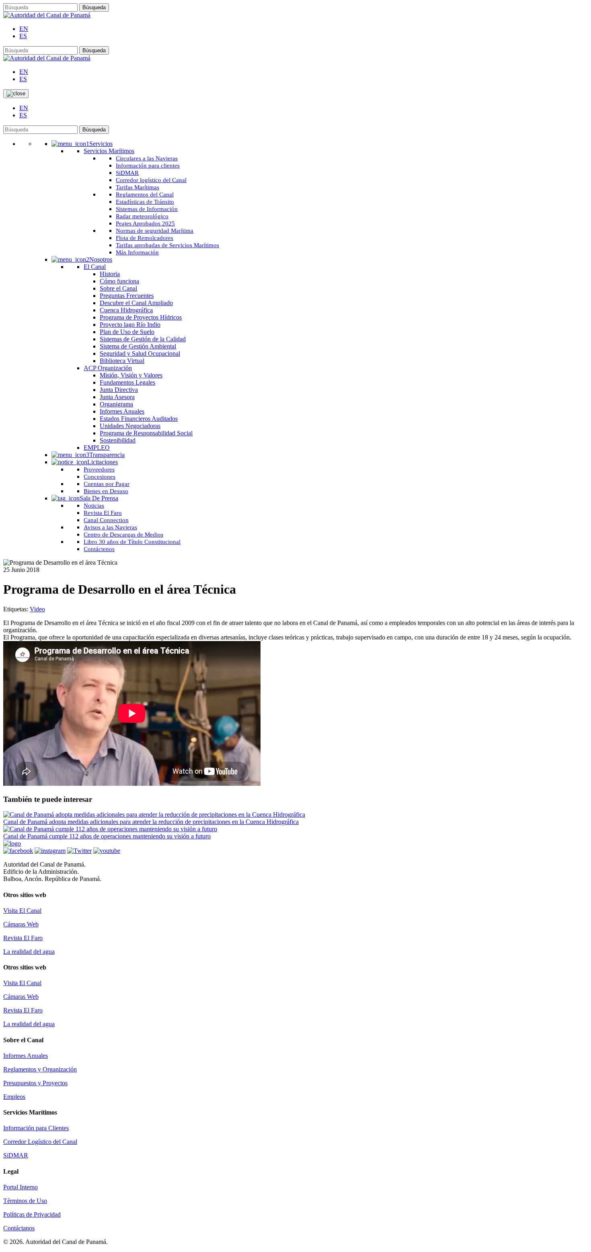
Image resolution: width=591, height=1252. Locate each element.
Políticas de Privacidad (32, 1214)
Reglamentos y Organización (40, 1069)
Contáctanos (19, 1228)
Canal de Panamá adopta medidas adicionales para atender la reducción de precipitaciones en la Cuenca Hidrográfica (151, 821)
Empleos (14, 1096)
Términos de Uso (25, 1200)
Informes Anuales (25, 1055)
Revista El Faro (23, 937)
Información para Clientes (36, 1128)
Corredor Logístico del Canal (40, 1141)
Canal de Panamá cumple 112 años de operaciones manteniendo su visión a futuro (107, 836)
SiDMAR (15, 1155)
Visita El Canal (22, 910)
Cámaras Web (21, 924)
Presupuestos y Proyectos (35, 1083)
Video (37, 609)
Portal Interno (20, 1187)
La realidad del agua (29, 951)
